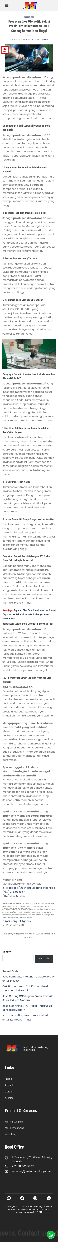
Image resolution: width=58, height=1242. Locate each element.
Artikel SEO (29, 17)
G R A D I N (38, 1212)
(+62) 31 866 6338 (13, 896)
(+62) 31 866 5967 (13, 892)
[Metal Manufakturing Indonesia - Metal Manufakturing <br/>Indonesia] (30, 6)
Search (6, 951)
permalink (29, 937)
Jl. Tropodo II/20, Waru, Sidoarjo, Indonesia (28, 888)
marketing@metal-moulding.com (31, 1171)
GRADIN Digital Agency (16, 921)
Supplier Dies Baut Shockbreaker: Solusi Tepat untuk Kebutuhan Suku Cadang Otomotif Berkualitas (29, 614)
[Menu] (7, 5)
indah (45, 39)
